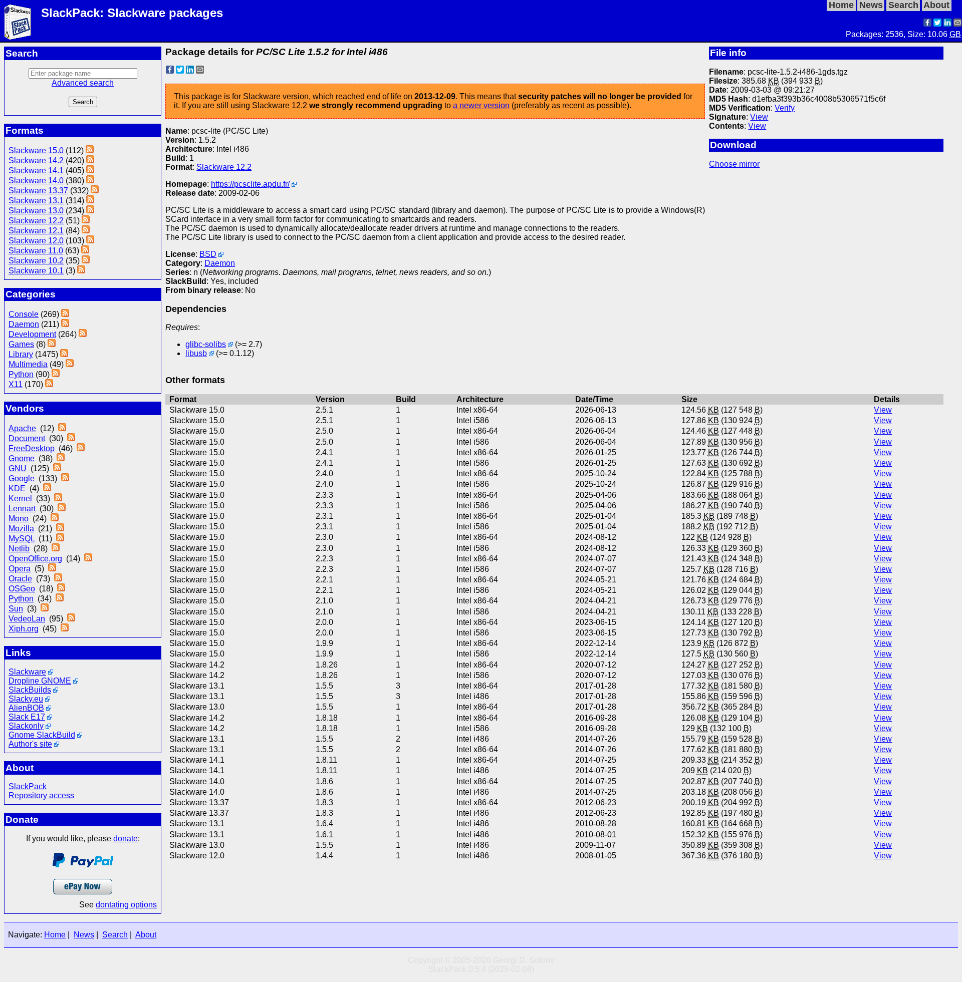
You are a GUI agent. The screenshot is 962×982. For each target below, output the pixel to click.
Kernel (20, 498)
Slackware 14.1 (36, 170)
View (759, 117)
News (84, 934)
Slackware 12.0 (36, 240)
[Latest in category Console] (65, 314)
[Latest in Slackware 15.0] (90, 150)
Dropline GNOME (40, 681)
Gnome (22, 458)
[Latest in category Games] (52, 344)
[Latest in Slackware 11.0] (85, 250)
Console (24, 314)
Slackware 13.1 (36, 200)
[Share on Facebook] (927, 24)
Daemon (24, 324)
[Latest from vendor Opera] (52, 568)
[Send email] (957, 24)
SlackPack (28, 786)
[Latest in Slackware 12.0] (90, 240)
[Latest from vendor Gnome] (61, 458)
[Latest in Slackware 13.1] (90, 200)
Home (55, 934)
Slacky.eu (26, 699)
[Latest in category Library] (64, 354)
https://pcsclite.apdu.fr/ (250, 184)
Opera (20, 568)
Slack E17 (27, 717)
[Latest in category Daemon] (65, 324)
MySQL (22, 538)
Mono (19, 518)
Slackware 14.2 (36, 160)
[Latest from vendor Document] (71, 438)
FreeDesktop (32, 448)
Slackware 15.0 (36, 150)
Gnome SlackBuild (42, 735)
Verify (785, 108)
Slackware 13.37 (38, 190)
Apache (22, 428)
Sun (16, 608)
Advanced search (83, 83)
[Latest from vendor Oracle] (58, 578)
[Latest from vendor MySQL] (60, 538)
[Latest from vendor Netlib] (56, 548)
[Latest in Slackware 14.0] (90, 180)
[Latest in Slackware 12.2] (86, 220)
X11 (16, 384)
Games (21, 344)
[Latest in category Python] (56, 374)
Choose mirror (734, 164)
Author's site (30, 744)
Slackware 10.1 (36, 270)
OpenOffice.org (35, 558)
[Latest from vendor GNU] (57, 468)
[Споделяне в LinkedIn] (947, 24)
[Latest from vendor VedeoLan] (71, 618)
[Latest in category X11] (49, 384)
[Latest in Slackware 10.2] (86, 260)
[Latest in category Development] (83, 334)
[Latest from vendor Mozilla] (60, 528)
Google (22, 478)
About (145, 934)
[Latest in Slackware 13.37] (95, 190)
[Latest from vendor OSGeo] (61, 588)
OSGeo (22, 588)
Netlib (19, 548)
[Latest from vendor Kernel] (58, 498)
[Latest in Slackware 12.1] (86, 230)
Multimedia (28, 364)
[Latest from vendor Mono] (55, 518)
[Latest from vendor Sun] (45, 608)
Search (115, 934)
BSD (207, 254)
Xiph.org (24, 628)
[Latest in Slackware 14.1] (90, 170)
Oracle (20, 578)
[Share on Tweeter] (937, 24)
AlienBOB (26, 708)
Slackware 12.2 (36, 220)
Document (27, 438)
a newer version (481, 105)
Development (32, 334)
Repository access (41, 795)
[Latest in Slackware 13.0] (90, 210)
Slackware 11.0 (36, 250)
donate (125, 838)
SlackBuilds (30, 690)
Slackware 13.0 (36, 210)
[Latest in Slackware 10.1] (81, 270)
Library (21, 354)
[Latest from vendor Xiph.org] (65, 628)
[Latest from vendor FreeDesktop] (81, 448)
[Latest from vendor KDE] (47, 488)
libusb (196, 353)
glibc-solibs (205, 344)
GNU (18, 468)
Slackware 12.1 (36, 230)
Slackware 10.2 (36, 260)
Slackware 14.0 (36, 180)
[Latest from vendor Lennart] (62, 508)
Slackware (27, 672)
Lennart (22, 508)
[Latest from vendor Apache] (62, 428)
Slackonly (26, 726)
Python (21, 374)
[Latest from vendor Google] (65, 478)
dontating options (126, 904)
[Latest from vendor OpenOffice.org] (88, 558)
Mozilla (21, 528)
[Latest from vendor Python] (60, 598)
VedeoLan (27, 618)
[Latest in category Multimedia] (70, 364)
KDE (17, 488)
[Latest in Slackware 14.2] (90, 160)
